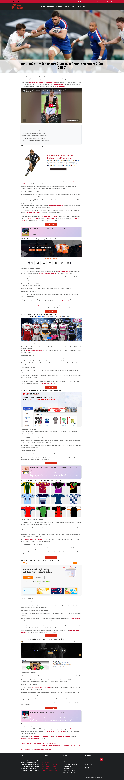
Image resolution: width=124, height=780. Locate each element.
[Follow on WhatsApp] (21, 2)
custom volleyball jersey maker (50, 770)
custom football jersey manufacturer (51, 759)
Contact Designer (51, 224)
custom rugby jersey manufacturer (51, 764)
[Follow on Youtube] (88, 768)
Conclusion (24, 142)
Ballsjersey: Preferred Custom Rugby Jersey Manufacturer (34, 130)
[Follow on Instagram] (19, 2)
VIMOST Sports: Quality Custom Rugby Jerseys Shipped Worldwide (35, 140)
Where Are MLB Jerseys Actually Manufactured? (52, 712)
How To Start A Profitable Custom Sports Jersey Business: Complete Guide (60, 467)
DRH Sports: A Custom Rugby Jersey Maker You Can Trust (33, 131)
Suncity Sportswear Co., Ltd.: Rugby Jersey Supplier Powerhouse (35, 136)
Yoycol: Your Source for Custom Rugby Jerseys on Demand (34, 138)
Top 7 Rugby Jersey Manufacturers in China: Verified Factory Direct (36, 749)
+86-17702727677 (107, 2)
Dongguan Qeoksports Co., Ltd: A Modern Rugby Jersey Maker (34, 135)
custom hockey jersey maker (49, 768)
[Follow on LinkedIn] (16, 2)
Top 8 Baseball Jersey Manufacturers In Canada (52, 228)
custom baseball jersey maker (49, 766)
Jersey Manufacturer (65, 70)
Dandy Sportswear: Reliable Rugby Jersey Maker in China (33, 133)
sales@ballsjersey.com (80, 2)
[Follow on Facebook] (13, 2)
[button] (51, 127)
